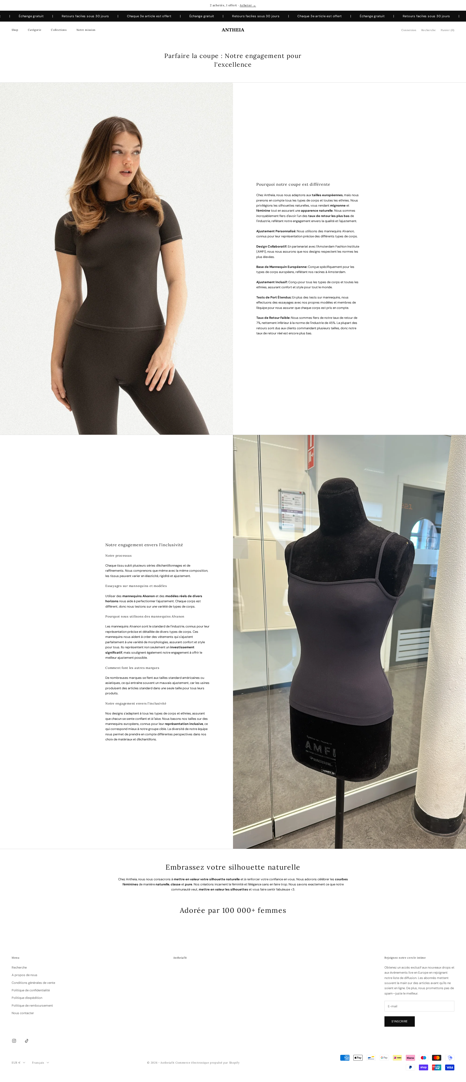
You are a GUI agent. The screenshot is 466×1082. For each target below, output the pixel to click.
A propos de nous (24, 975)
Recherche (19, 967)
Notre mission (86, 30)
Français (38, 1062)
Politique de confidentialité (31, 990)
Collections (59, 30)
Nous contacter (23, 1013)
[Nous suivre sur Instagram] (14, 1040)
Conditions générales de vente (33, 983)
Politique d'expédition (27, 998)
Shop (15, 30)
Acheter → (248, 5)
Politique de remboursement (32, 1005)
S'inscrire (399, 1021)
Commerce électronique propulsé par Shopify (207, 1062)
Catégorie (35, 30)
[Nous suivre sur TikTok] (26, 1040)
